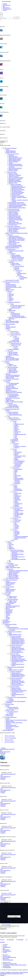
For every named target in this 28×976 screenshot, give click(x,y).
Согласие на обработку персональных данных (11, 972)
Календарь (2, 753)
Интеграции (6, 958)
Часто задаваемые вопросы (9, 957)
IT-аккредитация (7, 967)
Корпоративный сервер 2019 (7, 749)
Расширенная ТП (7, 8)
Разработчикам (6, 956)
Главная (5, 3)
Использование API (5, 751)
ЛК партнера (6, 7)
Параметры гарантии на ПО (10, 963)
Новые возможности (8, 959)
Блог (4, 6)
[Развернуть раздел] (4, 148)
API (1, 750)
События (3, 779)
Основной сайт (6, 5)
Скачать (5, 10)
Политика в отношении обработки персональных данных (14, 973)
